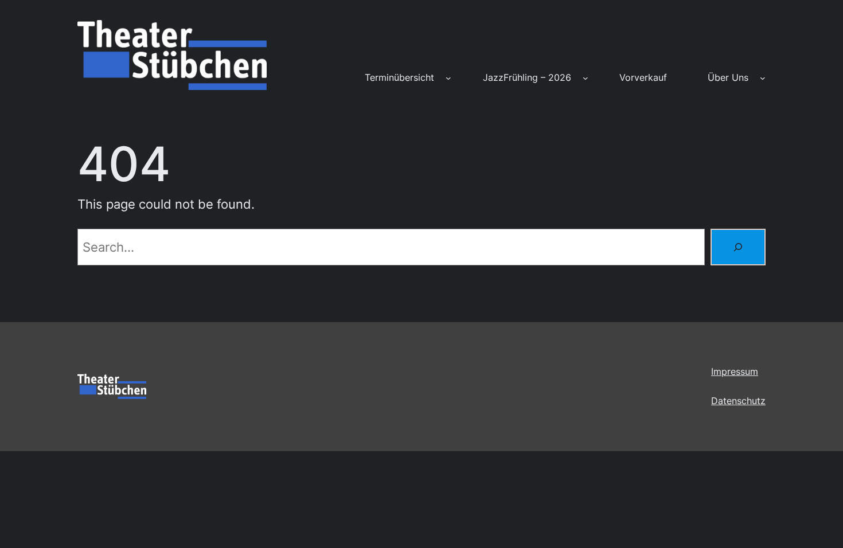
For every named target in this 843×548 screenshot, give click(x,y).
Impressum (734, 371)
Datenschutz (738, 400)
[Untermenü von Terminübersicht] (448, 78)
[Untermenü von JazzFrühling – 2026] (585, 78)
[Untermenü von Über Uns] (763, 78)
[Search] (738, 247)
